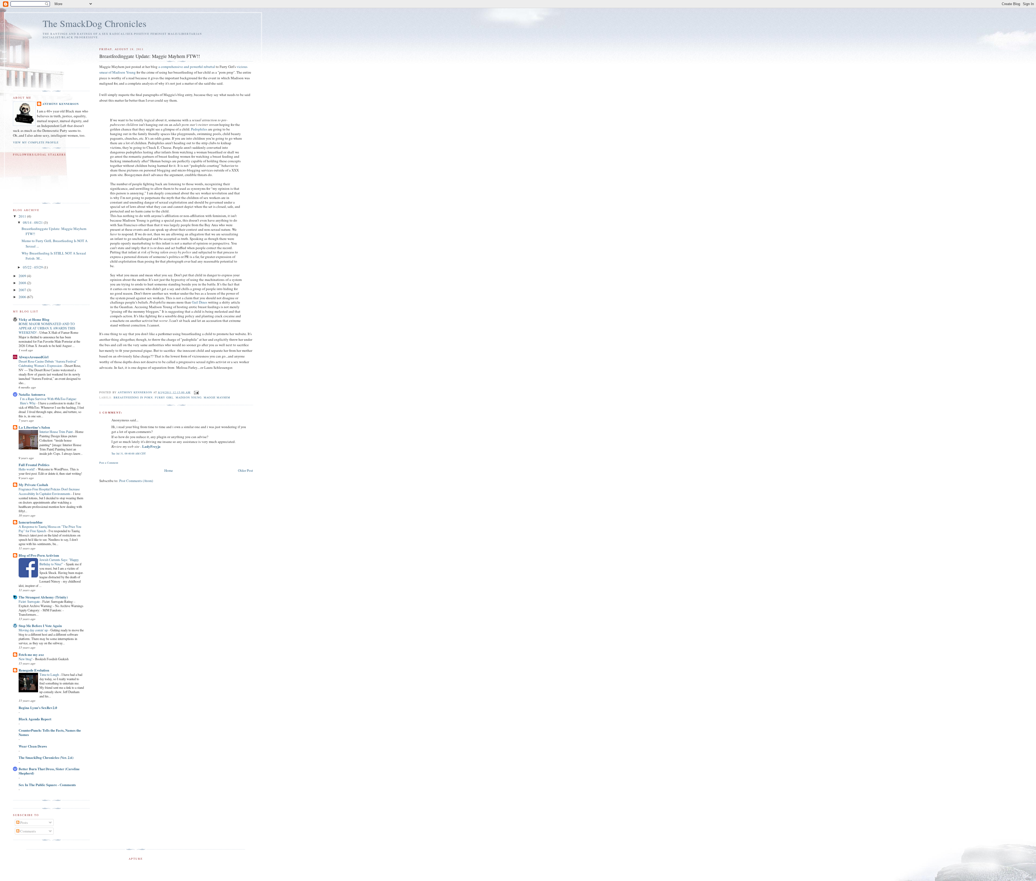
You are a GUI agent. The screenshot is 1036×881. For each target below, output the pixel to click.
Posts (23, 822)
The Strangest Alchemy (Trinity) (43, 597)
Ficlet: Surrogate (29, 601)
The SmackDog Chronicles (94, 23)
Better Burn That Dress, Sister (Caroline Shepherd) (49, 771)
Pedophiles (199, 129)
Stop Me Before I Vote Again (40, 625)
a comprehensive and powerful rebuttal (186, 66)
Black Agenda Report (35, 718)
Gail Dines (199, 302)
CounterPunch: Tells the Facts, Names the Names (50, 732)
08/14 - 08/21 (33, 222)
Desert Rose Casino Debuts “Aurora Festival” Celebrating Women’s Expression (48, 363)
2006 (23, 296)
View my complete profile (36, 142)
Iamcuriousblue (31, 522)
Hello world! (27, 469)
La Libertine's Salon (34, 427)
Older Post (245, 470)
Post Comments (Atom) (136, 480)
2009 (23, 275)
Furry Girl (164, 397)
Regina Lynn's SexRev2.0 (38, 707)
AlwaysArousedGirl (34, 356)
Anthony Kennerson (60, 104)
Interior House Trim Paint (56, 431)
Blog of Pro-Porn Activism (39, 555)
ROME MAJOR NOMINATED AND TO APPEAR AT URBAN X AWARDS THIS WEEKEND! (47, 328)
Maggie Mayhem (217, 397)
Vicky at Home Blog (34, 319)
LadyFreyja (151, 446)
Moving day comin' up (34, 630)
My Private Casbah (33, 484)
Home (168, 470)
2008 (23, 282)
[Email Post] (196, 392)
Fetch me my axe (31, 654)
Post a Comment (108, 462)
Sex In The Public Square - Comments (47, 784)
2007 (23, 289)
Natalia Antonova (32, 394)
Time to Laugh (49, 674)
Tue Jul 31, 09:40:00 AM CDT (128, 453)
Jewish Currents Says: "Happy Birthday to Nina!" (59, 561)
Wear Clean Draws (33, 746)
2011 (23, 216)
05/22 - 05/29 (33, 267)
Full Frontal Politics (34, 464)
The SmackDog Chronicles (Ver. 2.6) (46, 757)
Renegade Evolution (34, 670)
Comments (27, 831)
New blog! (26, 659)
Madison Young (189, 397)
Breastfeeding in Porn (133, 397)
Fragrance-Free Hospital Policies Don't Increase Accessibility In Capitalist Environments (49, 491)
